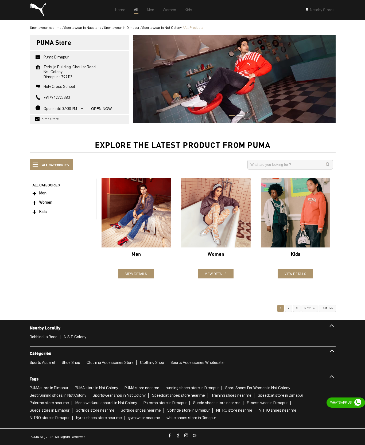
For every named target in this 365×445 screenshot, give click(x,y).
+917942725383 (57, 97)
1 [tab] (230, 116)
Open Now (101, 109)
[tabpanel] (234, 79)
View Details (136, 273)
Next (307, 308)
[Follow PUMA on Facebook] (170, 435)
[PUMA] (38, 10)
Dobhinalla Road (43, 337)
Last (324, 308)
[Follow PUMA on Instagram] (186, 435)
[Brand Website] (195, 435)
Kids (43, 212)
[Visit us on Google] (178, 435)
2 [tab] (238, 116)
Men (42, 193)
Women (45, 202)
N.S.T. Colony (75, 337)
